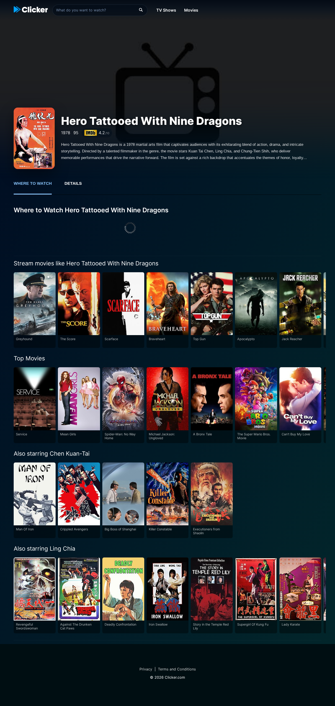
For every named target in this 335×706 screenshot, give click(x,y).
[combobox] (99, 10)
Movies (191, 10)
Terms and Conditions (177, 669)
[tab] (36, 186)
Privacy (145, 669)
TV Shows (166, 10)
